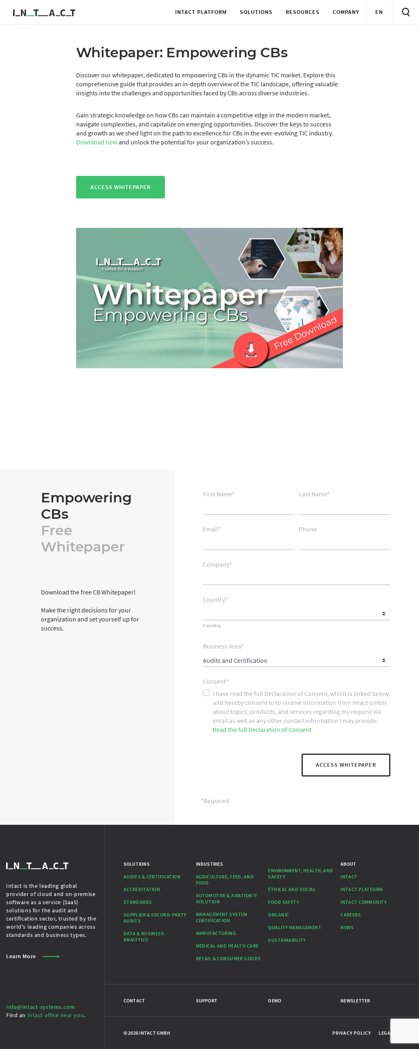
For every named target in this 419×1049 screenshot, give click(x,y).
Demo (274, 1000)
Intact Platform (361, 889)
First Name (219, 494)
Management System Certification (222, 917)
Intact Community (363, 902)
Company (217, 564)
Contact (134, 1000)
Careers (350, 915)
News (347, 927)
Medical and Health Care (227, 946)
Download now (96, 142)
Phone (308, 529)
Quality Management (294, 927)
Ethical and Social (292, 889)
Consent (216, 681)
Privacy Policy (351, 1033)
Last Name (314, 494)
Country (215, 599)
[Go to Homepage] (44, 11)
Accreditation (142, 889)
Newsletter (355, 1000)
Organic (278, 915)
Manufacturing (216, 933)
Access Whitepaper (120, 187)
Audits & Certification (152, 876)
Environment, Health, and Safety (300, 873)
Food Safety (283, 902)
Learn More (21, 956)
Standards (138, 902)
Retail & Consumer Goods (228, 958)
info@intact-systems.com (40, 1007)
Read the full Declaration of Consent (262, 729)
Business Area (223, 646)
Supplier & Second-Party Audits (155, 918)
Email (212, 529)
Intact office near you (55, 1015)
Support (207, 1000)
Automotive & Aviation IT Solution (227, 898)
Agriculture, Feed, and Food (225, 879)
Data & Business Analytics (144, 936)
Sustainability (287, 940)
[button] (201, 12)
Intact (349, 876)
